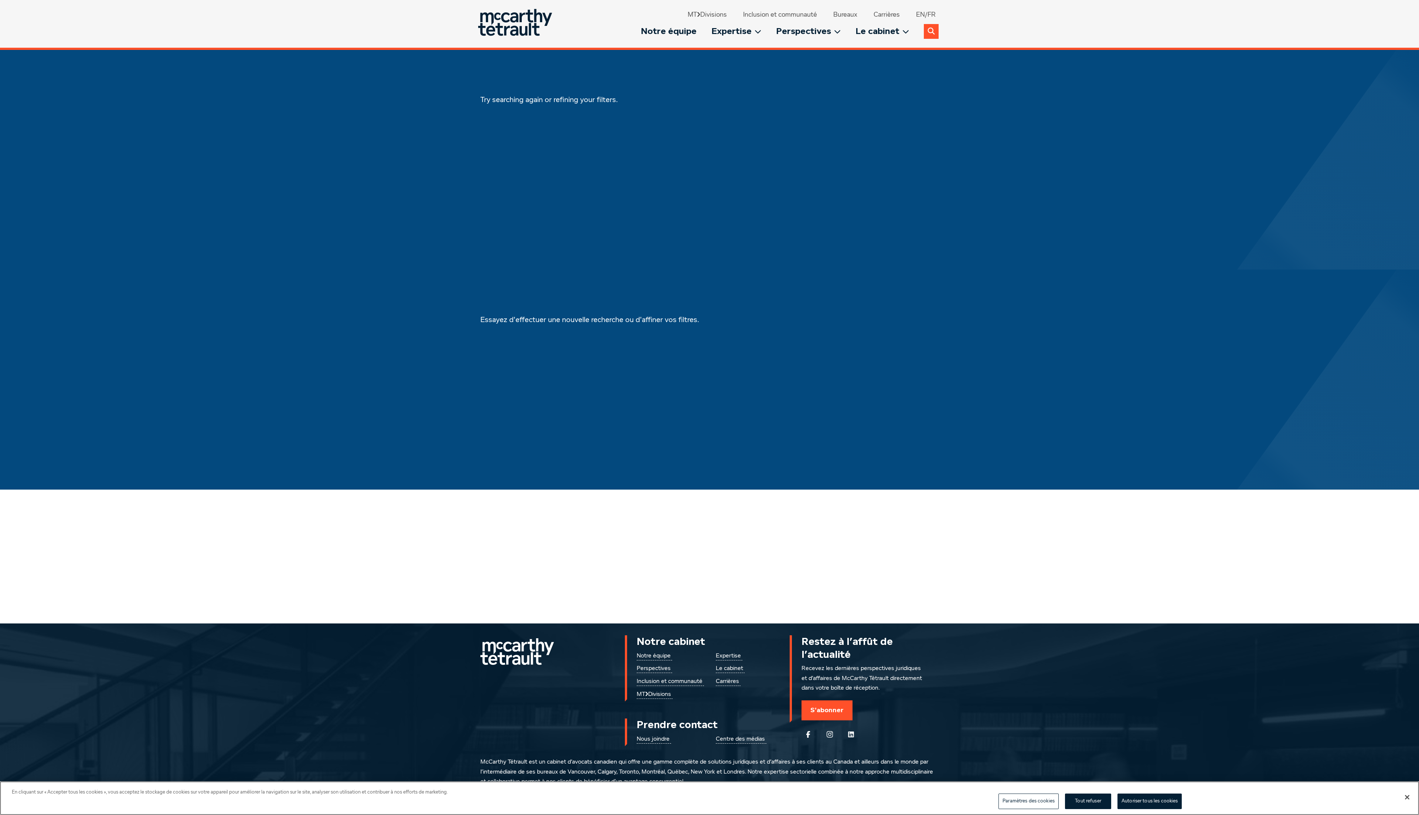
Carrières (887, 14)
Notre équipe (669, 31)
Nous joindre (653, 739)
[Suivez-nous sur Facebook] (808, 734)
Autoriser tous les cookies (1150, 801)
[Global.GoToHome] (516, 24)
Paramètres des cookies (1029, 801)
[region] (709, 798)
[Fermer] (1407, 797)
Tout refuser (1088, 801)
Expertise (731, 31)
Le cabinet (877, 31)
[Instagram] (829, 734)
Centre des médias (740, 739)
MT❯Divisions (707, 14)
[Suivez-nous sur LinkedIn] (851, 734)
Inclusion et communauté (780, 14)
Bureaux (845, 14)
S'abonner (827, 710)
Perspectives (803, 31)
